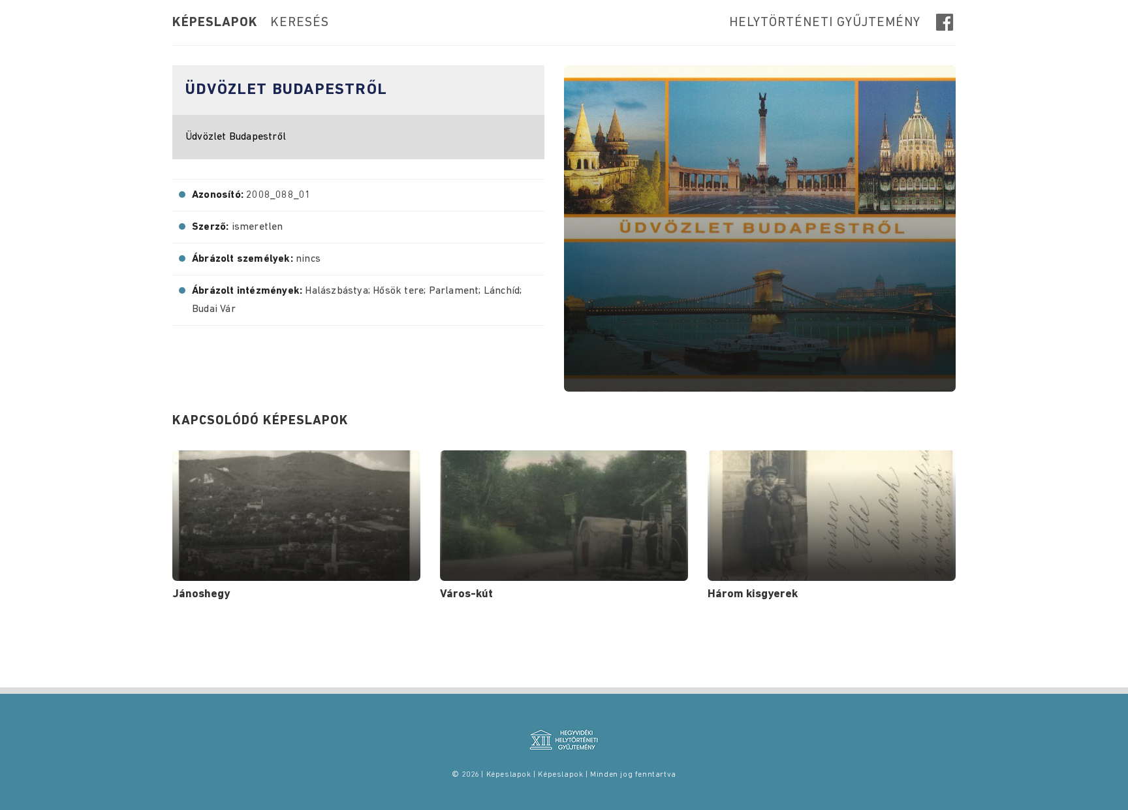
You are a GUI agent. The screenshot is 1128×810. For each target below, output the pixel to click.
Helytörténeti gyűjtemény (824, 22)
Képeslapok (215, 22)
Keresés (299, 22)
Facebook (946, 22)
